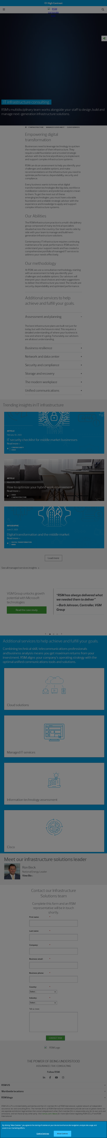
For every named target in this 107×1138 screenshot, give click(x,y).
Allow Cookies (62, 1134)
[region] (53, 1129)
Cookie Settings (43, 1134)
